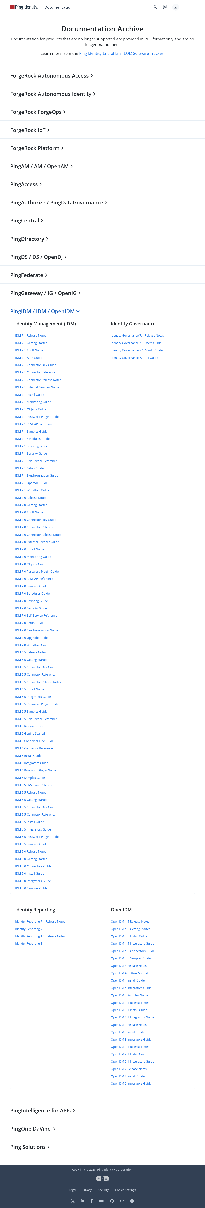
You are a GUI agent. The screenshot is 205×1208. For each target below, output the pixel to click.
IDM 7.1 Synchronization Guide (36, 475)
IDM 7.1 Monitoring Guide (33, 402)
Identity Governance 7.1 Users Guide (136, 343)
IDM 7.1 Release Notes (30, 335)
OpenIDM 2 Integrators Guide (131, 1083)
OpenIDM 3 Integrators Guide (131, 1039)
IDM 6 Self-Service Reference (34, 785)
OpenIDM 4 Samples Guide (129, 995)
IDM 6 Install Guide (28, 756)
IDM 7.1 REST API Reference (34, 424)
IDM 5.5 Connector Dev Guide (35, 807)
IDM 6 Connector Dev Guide (34, 741)
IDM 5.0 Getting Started (31, 859)
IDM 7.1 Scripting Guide (31, 446)
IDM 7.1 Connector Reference (35, 372)
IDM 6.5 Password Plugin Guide (37, 704)
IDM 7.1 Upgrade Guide (31, 483)
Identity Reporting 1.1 (30, 943)
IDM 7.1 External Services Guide (37, 387)
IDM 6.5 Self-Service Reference (36, 719)
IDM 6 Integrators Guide (31, 763)
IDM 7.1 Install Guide (29, 395)
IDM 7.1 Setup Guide (29, 468)
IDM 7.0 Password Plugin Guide (37, 571)
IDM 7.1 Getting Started (31, 343)
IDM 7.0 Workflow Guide (32, 645)
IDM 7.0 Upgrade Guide (31, 638)
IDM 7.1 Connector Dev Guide (35, 365)
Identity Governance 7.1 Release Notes (137, 335)
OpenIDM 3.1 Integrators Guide (132, 1017)
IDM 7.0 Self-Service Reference (36, 615)
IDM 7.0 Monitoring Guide (33, 557)
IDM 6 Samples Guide (30, 778)
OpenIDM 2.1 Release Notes (130, 1047)
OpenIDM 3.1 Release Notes (130, 1003)
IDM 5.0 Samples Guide (31, 888)
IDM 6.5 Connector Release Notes (38, 682)
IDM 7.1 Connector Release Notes (38, 380)
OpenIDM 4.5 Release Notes (130, 921)
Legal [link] (72, 1190)
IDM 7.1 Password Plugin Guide (37, 417)
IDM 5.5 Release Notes (30, 792)
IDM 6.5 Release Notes (30, 652)
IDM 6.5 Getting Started (31, 660)
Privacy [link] (87, 1190)
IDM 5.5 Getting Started (31, 800)
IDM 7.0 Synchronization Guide (36, 630)
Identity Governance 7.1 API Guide (134, 358)
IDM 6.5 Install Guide (29, 689)
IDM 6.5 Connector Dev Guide (35, 667)
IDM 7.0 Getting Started (31, 505)
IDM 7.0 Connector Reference (35, 527)
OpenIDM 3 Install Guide (128, 1032)
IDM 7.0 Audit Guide (29, 512)
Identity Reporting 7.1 (30, 929)
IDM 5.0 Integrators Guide (33, 881)
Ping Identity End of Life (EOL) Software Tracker (121, 53)
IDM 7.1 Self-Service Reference (36, 461)
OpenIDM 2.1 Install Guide (129, 1054)
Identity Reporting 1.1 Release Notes (40, 936)
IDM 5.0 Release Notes (30, 851)
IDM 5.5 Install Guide (29, 822)
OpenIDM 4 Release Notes (129, 966)
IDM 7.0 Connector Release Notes (38, 535)
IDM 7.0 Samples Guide (31, 586)
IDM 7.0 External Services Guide (37, 542)
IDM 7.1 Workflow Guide (32, 490)
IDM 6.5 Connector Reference (35, 674)
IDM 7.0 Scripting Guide (31, 601)
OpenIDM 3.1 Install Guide (129, 1010)
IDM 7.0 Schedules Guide (32, 593)
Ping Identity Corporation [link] (115, 1169)
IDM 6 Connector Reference (34, 748)
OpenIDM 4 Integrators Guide (131, 988)
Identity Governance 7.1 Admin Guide (137, 350)
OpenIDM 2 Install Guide (128, 1076)
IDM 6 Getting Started (30, 733)
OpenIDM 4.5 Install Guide (129, 936)
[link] (24, 7)
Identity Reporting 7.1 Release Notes (40, 921)
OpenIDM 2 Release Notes (129, 1069)
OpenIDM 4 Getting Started (129, 973)
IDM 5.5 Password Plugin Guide (37, 837)
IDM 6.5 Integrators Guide (33, 697)
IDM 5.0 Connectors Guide (33, 866)
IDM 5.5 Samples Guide (31, 844)
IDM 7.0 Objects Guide (30, 564)
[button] (177, 7)
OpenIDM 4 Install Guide (128, 980)
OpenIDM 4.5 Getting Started (131, 929)
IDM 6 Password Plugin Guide (35, 770)
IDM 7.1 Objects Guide (30, 409)
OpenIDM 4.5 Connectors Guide (133, 951)
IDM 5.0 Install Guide (29, 873)
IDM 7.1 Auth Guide (28, 358)
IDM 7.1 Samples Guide (31, 431)
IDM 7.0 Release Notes (30, 498)
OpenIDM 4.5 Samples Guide (131, 958)
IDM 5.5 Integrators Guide (33, 829)
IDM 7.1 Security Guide (31, 453)
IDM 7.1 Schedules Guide (32, 439)
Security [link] (103, 1190)
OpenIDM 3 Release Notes (129, 1025)
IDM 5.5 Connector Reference (35, 814)
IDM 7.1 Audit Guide (29, 350)
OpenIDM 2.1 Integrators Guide (132, 1061)
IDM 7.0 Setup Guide (29, 623)
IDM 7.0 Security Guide (31, 608)
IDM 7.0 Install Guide (29, 549)
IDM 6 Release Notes (29, 726)
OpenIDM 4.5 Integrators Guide (132, 943)
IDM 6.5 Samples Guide (31, 711)
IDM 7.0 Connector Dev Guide (35, 520)
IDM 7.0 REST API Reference (34, 579)
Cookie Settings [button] (125, 1190)
